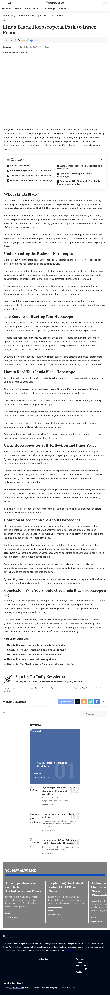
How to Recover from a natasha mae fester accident (36, 645)
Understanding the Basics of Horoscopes (30, 170)
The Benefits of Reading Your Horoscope (30, 175)
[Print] (32, 40)
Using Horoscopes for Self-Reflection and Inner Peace (79, 167)
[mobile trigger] (5, 3)
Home (6, 15)
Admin (8, 47)
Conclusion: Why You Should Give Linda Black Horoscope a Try (78, 182)
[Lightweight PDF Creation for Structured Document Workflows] (35, 792)
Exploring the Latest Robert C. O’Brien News (65, 887)
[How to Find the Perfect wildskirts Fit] (55, 744)
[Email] (23, 40)
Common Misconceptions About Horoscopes (74, 175)
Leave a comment (95, 714)
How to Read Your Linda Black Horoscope (31, 180)
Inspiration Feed (16, 987)
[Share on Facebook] (15, 40)
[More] (36, 40)
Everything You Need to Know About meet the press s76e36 (40, 664)
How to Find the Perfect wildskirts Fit (51, 764)
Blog (13, 15)
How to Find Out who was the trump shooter (32, 659)
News (5, 21)
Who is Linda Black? (20, 166)
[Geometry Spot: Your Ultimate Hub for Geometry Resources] (35, 844)
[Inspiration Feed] (55, 3)
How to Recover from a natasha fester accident (34, 654)
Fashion (37, 773)
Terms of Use (34, 688)
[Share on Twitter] (19, 40)
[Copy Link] (27, 40)
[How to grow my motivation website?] (35, 818)
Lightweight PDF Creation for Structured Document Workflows (58, 790)
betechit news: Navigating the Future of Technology (36, 649)
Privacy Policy (79, 688)
